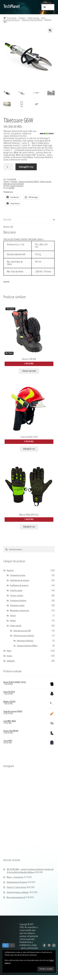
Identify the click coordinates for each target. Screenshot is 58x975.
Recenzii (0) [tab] (8, 227)
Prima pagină (11, 18)
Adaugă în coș (26, 166)
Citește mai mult (29, 371)
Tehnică (13, 616)
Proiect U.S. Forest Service (16, 887)
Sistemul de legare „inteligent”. (18, 892)
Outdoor (13, 621)
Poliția (9, 651)
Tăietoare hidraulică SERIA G (32, 20)
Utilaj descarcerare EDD (22, 631)
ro (5, 945)
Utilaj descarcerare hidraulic (13, 184)
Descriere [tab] (7, 220)
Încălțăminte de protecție (19, 585)
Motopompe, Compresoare (19, 611)
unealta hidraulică (16, 186)
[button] (50, 30)
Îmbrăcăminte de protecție (19, 580)
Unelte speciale (33, 18)
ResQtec (12, 188)
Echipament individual (18, 601)
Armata (9, 656)
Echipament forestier (17, 575)
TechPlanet (11, 6)
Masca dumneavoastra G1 (16, 897)
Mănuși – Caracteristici (15, 877)
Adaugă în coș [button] (29, 449)
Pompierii (22, 18)
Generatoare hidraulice (25, 641)
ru (12, 945)
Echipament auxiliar (17, 605)
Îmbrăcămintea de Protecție (17, 882)
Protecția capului (16, 590)
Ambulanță (11, 661)
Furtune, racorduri (16, 596)
